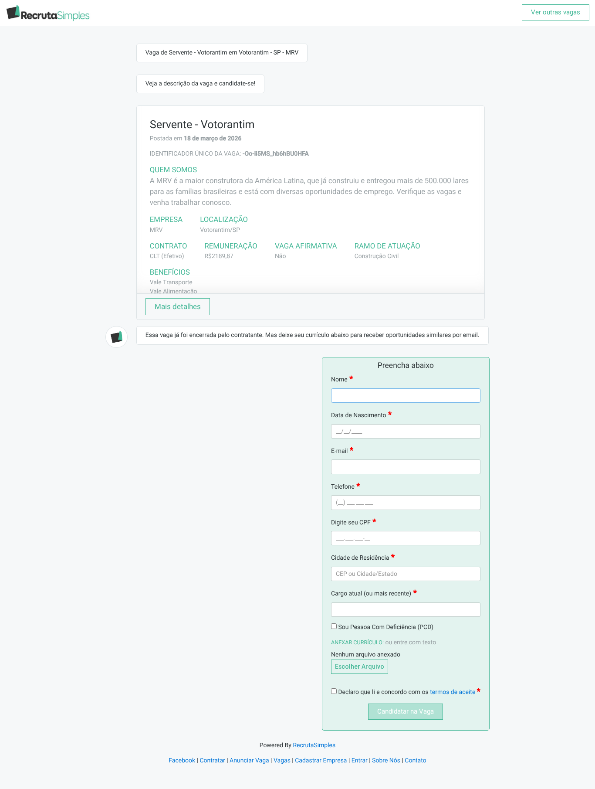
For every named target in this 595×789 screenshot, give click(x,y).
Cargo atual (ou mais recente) (371, 593)
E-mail (339, 451)
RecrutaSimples (314, 745)
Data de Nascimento (358, 415)
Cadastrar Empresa (321, 760)
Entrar (360, 760)
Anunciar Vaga (249, 760)
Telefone (343, 486)
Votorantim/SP (220, 230)
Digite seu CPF (351, 522)
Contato (415, 760)
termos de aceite (453, 692)
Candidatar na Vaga (405, 711)
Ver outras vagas (555, 12)
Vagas (282, 760)
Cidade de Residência (360, 557)
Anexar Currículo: (357, 642)
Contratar (212, 760)
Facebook (182, 760)
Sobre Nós (386, 760)
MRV (156, 230)
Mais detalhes (178, 306)
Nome (339, 379)
